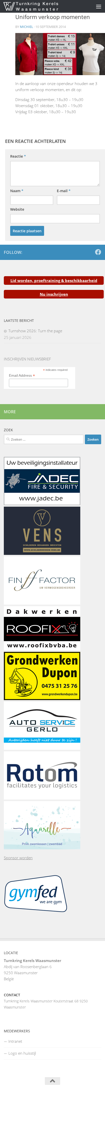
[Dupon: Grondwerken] (42, 698)
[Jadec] (42, 503)
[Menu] (98, 6)
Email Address (22, 375)
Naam (16, 190)
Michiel (26, 26)
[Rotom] (42, 798)
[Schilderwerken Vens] (42, 553)
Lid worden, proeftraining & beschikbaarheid (53, 280)
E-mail (64, 190)
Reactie (18, 156)
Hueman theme (78, 1100)
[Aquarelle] (42, 847)
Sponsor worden (18, 857)
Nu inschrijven (54, 294)
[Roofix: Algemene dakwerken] (42, 648)
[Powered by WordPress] (35, 1100)
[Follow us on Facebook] (98, 252)
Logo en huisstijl (22, 1053)
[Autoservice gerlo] (42, 748)
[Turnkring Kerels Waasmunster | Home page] (39, 6)
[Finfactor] (42, 603)
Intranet (15, 1041)
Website (17, 209)
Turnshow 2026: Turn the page (35, 330)
